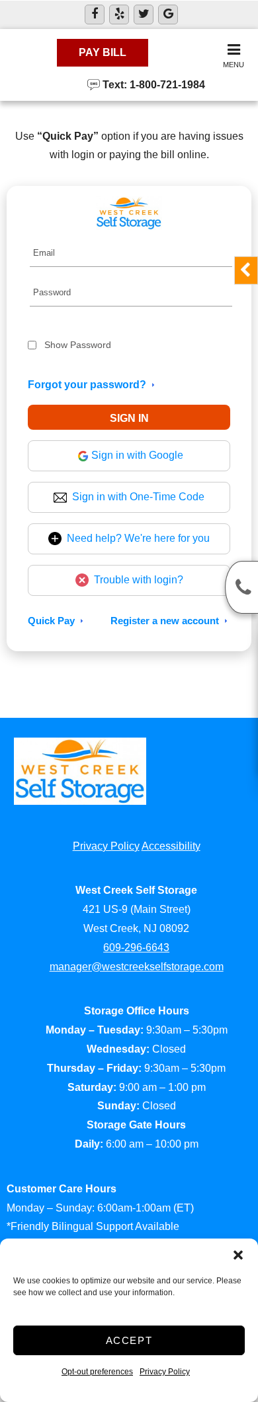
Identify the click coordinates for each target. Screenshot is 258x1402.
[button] (238, 1255)
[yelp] (119, 14)
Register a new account (164, 620)
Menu (233, 65)
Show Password (77, 344)
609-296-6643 (136, 947)
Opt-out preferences (97, 1371)
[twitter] (143, 14)
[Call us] (241, 587)
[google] (168, 14)
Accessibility (171, 846)
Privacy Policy (165, 1371)
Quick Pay (51, 620)
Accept (129, 1340)
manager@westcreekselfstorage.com (137, 966)
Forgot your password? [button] (87, 384)
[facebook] (95, 14)
